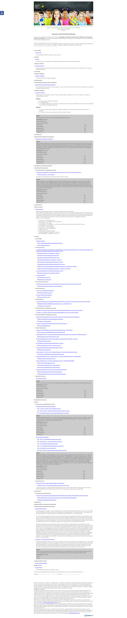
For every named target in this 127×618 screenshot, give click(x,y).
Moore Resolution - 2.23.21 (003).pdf (46, 174)
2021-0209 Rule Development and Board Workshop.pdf (51, 243)
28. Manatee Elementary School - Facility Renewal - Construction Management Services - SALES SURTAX (58, 356)
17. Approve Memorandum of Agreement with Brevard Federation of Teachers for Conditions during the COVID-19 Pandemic (63, 301)
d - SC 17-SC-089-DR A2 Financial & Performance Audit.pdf (51, 446)
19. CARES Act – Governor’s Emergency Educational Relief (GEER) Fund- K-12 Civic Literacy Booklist (57, 312)
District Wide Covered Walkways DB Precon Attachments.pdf (52, 332)
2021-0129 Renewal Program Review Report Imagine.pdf (51, 319)
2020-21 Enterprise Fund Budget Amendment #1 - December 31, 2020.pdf (54, 268)
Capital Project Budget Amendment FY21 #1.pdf (49, 257)
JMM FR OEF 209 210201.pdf (45, 349)
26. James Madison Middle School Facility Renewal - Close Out (49, 347)
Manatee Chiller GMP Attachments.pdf (47, 358)
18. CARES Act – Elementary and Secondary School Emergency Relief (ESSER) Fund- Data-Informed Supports (59, 310)
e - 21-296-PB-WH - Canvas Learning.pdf (47, 448)
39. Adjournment (38, 567)
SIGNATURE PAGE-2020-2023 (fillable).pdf (47, 500)
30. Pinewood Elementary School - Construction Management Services (51, 369)
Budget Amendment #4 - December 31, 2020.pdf (49, 253)
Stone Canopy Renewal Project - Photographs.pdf (49, 365)
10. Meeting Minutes (40, 241)
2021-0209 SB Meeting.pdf (44, 245)
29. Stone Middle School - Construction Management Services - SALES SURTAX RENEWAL (55, 360)
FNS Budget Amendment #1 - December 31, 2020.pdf (50, 259)
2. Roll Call (37, 59)
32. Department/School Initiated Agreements (46, 406)
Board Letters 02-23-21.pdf (44, 277)
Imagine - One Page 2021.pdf (45, 321)
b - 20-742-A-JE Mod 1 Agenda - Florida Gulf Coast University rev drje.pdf (54, 410)
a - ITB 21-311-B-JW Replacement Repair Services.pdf (50, 439)
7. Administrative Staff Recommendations (44, 139)
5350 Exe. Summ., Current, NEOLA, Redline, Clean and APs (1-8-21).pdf (54, 485)
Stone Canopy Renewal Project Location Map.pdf (49, 367)
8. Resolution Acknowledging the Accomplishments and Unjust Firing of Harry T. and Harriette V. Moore (58, 172)
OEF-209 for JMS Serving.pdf (45, 341)
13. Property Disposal (40, 275)
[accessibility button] (2, 13)
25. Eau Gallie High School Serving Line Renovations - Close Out (49, 343)
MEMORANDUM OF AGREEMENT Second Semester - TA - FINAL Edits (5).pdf (55, 303)
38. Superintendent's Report (41, 563)
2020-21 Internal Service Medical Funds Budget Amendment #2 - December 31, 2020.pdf (58, 266)
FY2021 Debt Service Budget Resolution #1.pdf (49, 255)
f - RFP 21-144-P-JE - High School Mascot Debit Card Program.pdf (52, 450)
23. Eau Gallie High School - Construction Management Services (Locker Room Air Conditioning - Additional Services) (61, 334)
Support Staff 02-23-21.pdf (44, 297)
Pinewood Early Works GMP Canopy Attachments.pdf (50, 371)
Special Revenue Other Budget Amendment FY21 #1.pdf (51, 262)
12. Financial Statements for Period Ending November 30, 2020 (49, 270)
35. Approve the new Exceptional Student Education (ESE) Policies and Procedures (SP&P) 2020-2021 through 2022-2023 (62, 495)
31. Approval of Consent (41, 378)
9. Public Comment (39, 209)
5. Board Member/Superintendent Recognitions (45, 84)
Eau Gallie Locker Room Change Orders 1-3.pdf (49, 336)
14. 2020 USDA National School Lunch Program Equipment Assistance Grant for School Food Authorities (58, 284)
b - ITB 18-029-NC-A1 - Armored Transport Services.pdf (50, 441)
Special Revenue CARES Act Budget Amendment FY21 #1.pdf (52, 264)
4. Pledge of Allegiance (39, 76)
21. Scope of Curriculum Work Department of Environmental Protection (51, 323)
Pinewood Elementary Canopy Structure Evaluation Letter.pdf (52, 374)
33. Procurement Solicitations (42, 437)
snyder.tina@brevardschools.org (50, 602)
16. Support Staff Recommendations (44, 295)
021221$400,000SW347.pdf (44, 325)
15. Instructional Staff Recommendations (45, 290)
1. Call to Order (38, 52)
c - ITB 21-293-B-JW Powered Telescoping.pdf (48, 443)
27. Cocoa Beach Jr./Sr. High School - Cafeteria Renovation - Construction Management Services (56, 352)
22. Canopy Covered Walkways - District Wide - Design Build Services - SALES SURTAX (54, 330)
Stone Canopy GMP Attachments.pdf (47, 363)
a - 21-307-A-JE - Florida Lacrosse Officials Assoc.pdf (49, 408)
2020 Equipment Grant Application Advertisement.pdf (50, 286)
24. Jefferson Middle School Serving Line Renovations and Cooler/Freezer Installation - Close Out (57, 339)
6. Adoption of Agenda (40, 92)
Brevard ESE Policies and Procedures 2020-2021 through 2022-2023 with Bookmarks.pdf (58, 497)
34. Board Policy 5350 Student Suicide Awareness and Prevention (50, 483)
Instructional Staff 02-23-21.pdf (45, 292)
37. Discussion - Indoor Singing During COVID (44, 539)
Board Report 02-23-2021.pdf (45, 279)
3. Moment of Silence (39, 65)
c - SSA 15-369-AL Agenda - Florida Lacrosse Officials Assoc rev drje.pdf (54, 413)
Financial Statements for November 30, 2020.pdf (49, 273)
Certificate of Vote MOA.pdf (45, 306)
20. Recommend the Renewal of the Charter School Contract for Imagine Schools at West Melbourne (58, 317)
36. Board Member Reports (41, 508)
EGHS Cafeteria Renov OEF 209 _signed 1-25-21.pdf (49, 345)
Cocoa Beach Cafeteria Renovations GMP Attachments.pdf (51, 354)
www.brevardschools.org (74, 613)
